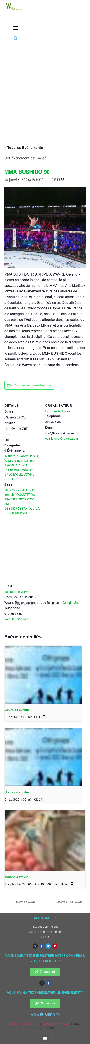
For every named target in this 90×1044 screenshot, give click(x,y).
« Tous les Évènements (23, 147)
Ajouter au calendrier (30, 385)
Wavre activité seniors (19, 460)
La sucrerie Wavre (57, 411)
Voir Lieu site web (16, 619)
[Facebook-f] (41, 946)
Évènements (31, 1024)
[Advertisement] (45, 89)
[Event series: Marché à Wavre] (72, 883)
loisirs (34, 456)
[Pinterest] (54, 946)
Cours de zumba (17, 709)
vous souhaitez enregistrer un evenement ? (45, 993)
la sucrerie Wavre (16, 456)
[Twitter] (48, 946)
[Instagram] (35, 946)
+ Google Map (70, 602)
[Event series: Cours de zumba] (43, 716)
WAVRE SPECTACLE (18, 471)
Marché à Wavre (16, 877)
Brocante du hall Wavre (69, 901)
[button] (16, 28)
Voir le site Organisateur (61, 438)
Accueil (14, 1024)
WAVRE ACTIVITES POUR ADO (17, 467)
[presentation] (43, 675)
